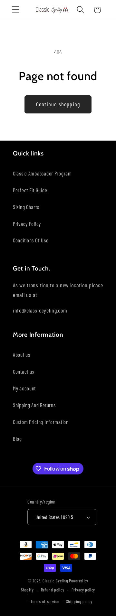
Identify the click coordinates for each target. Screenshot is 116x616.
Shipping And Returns (34, 405)
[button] (15, 9)
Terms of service (45, 601)
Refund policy (52, 589)
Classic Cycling (55, 580)
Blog (17, 438)
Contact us (23, 371)
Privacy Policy (27, 223)
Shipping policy (79, 601)
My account (24, 388)
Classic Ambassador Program (42, 173)
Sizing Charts (26, 207)
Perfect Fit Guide (30, 190)
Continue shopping (58, 104)
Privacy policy (83, 589)
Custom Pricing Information (41, 422)
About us (21, 354)
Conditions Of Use (30, 240)
